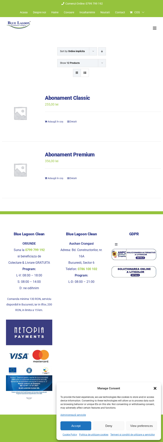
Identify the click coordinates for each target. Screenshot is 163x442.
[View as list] (85, 73)
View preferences (141, 425)
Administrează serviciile (73, 415)
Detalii (73, 121)
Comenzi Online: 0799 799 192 (84, 3)
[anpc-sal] (134, 250)
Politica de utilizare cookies (93, 434)
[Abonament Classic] (20, 113)
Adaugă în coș (55, 121)
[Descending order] (102, 51)
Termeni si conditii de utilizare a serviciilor (132, 434)
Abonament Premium (70, 154)
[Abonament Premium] (20, 169)
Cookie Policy (70, 434)
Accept (76, 425)
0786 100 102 (87, 269)
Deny (108, 425)
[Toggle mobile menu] (155, 28)
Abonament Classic (67, 98)
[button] (155, 388)
